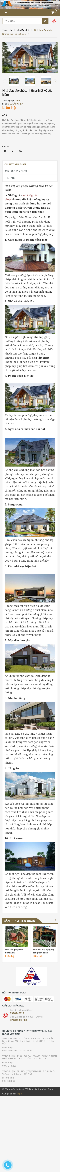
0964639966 (8, 1081)
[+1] (20, 151)
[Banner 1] (30, 4)
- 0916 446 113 (26, 1050)
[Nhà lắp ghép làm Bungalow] (16, 936)
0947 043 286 (9, 1066)
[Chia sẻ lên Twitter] (13, 151)
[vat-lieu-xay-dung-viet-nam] (30, 976)
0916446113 (17, 1013)
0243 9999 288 (18, 1020)
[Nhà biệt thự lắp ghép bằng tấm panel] (43, 936)
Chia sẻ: (6, 146)
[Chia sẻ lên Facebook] (5, 151)
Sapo (19, 1093)
